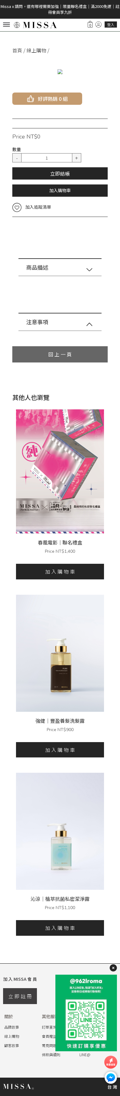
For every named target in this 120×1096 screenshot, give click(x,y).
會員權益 (49, 1036)
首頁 (17, 50)
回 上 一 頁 (60, 354)
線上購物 (36, 50)
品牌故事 (11, 1027)
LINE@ (84, 1054)
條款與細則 (51, 1054)
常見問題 (49, 1045)
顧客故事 (11, 1045)
